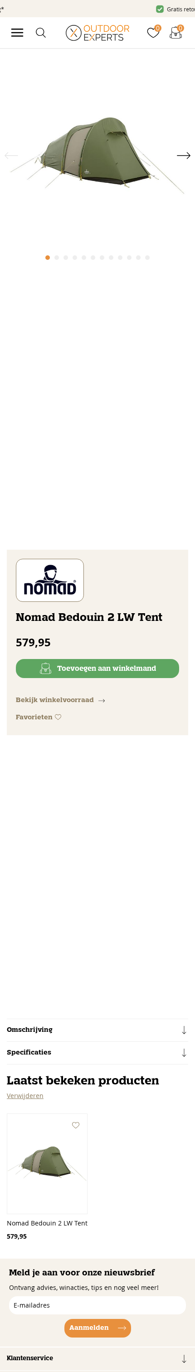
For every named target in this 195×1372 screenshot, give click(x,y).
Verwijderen (25, 1095)
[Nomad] (50, 580)
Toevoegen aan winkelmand (106, 669)
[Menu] (17, 32)
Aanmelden (89, 1328)
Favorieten (34, 717)
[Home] (97, 33)
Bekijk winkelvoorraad (55, 700)
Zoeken (171, 51)
